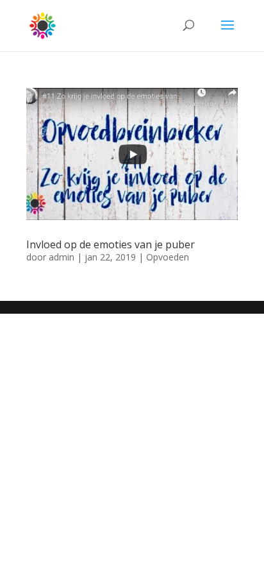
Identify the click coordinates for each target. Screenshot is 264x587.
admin (61, 257)
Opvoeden (167, 257)
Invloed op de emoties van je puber (110, 244)
